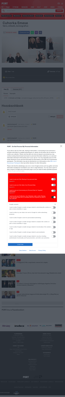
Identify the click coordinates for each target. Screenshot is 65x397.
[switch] (53, 179)
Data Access (32, 250)
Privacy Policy (42, 250)
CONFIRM (20, 244)
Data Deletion (23, 250)
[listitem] (32, 175)
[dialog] (32, 198)
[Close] (61, 146)
